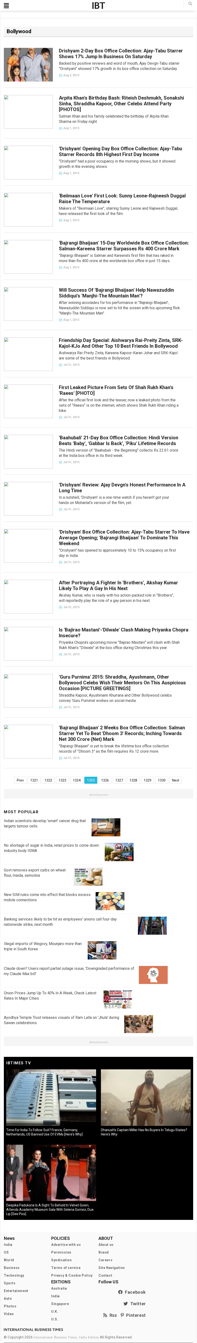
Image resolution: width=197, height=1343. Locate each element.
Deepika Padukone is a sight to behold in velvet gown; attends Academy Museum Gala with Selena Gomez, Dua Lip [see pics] (49, 1209)
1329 (147, 780)
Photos (10, 1306)
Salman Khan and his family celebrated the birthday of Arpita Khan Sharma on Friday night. (114, 119)
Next (175, 780)
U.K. (54, 1311)
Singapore (60, 1304)
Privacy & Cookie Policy (72, 1275)
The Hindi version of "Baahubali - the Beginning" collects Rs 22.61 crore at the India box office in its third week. (118, 453)
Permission (61, 1252)
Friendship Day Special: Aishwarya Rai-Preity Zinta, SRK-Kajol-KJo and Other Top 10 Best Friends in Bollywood (121, 343)
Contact (105, 1275)
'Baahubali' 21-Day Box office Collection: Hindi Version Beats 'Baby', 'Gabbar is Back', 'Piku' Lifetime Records (118, 440)
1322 (48, 780)
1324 (76, 780)
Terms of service (66, 1268)
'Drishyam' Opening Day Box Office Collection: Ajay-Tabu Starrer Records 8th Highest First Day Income (120, 151)
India (8, 1245)
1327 (119, 780)
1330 (162, 780)
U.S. (54, 1319)
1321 (34, 780)
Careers (105, 1260)
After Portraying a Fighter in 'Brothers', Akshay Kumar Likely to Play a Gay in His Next (118, 585)
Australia (59, 1288)
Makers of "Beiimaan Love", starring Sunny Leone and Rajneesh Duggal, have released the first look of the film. (118, 211)
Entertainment (16, 1291)
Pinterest (135, 1315)
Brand (103, 1252)
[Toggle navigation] (6, 5)
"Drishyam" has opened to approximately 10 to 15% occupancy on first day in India (117, 553)
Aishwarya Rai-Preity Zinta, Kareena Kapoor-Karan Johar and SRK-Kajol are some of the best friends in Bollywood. (118, 355)
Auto (8, 1298)
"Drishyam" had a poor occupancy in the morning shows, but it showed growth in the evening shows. (117, 164)
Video (9, 1314)
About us (106, 1245)
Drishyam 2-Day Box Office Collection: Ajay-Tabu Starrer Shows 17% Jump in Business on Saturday (121, 53)
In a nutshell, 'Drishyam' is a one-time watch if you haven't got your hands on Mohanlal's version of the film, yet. (114, 500)
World (9, 1260)
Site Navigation (111, 1268)
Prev (20, 780)
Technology (14, 1275)
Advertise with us (66, 1245)
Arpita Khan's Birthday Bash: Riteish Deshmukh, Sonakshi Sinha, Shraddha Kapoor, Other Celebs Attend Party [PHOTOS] (121, 103)
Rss (112, 1315)
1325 (91, 780)
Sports (10, 1283)
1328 (133, 780)
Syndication (61, 1260)
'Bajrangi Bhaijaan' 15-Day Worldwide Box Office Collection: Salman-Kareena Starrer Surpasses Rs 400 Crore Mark (124, 246)
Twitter (137, 1303)
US (6, 1252)
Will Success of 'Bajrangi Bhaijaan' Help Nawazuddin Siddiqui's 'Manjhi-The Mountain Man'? (116, 293)
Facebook (134, 1292)
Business (12, 1268)
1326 (105, 780)
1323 (62, 780)
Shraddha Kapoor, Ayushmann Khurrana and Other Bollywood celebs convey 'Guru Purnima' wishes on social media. (115, 698)
